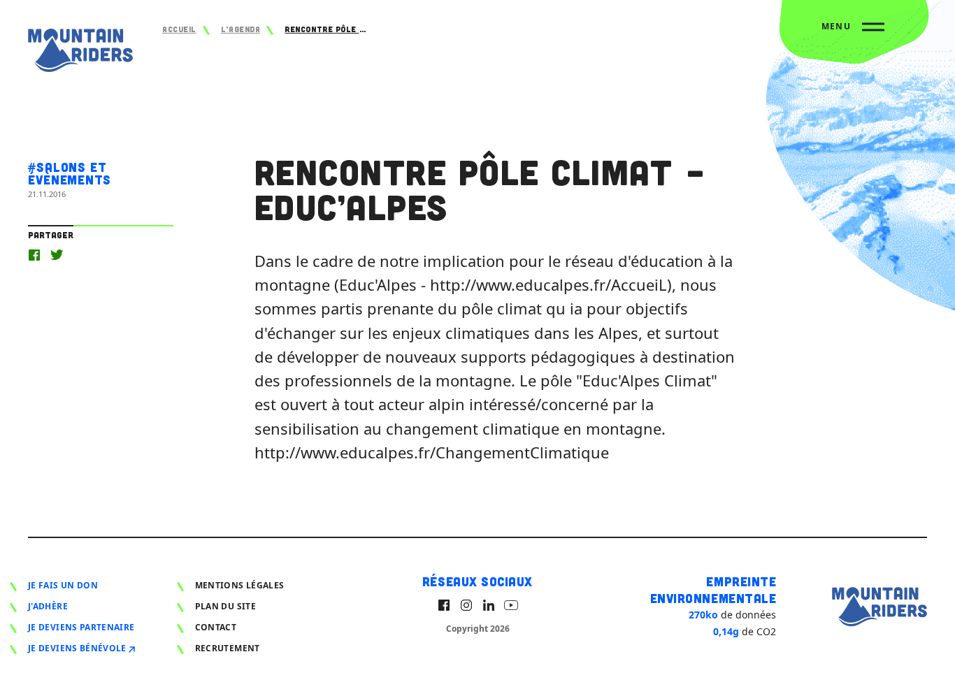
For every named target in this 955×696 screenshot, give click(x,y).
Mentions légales (240, 585)
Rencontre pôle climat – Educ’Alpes (326, 29)
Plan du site (225, 606)
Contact (216, 627)
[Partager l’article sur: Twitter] (56, 255)
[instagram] (466, 605)
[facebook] (444, 605)
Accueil (179, 29)
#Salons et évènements (69, 173)
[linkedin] (489, 605)
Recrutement (227, 648)
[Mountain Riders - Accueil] (80, 53)
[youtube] (511, 605)
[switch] (853, 32)
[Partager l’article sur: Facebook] (34, 255)
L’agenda (240, 29)
